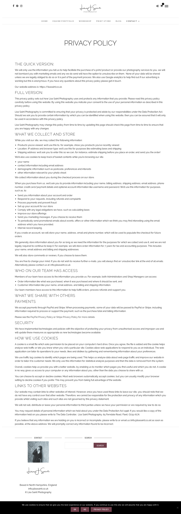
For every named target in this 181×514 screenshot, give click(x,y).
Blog (118, 21)
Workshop (85, 21)
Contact (131, 21)
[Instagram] (21, 6)
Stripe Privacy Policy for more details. (75, 317)
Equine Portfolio (63, 21)
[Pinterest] (17, 6)
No (85, 509)
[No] (177, 507)
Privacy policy (101, 509)
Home (44, 21)
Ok (75, 509)
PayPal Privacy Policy (41, 317)
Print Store (103, 21)
